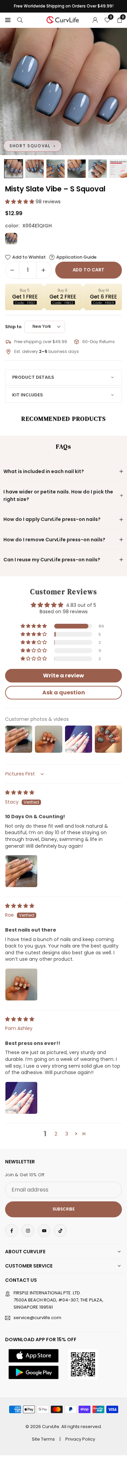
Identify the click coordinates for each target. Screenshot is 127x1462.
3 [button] (66, 1133)
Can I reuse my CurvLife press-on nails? (51, 559)
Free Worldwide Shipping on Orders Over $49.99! (63, 6)
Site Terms (43, 1439)
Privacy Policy (80, 1439)
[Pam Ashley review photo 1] (21, 1098)
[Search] (20, 20)
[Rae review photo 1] (21, 984)
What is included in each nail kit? (43, 471)
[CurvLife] (63, 19)
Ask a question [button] (63, 692)
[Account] (95, 20)
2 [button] (56, 1133)
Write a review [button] (63, 675)
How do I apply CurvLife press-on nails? (52, 519)
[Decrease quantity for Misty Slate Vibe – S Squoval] (12, 270)
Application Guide (76, 257)
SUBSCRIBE (63, 1209)
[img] (19, 792)
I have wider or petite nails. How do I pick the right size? (58, 495)
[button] (8, 20)
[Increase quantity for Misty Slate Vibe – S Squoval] (43, 270)
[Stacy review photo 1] (21, 871)
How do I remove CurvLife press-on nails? (54, 539)
